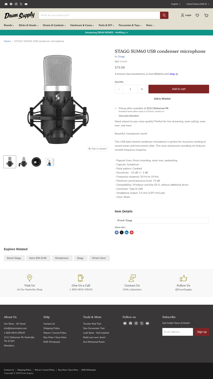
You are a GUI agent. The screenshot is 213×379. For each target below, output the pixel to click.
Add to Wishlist (162, 98)
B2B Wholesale (52, 341)
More (149, 25)
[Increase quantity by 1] (142, 89)
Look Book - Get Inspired (96, 332)
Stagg (121, 56)
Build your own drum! (94, 337)
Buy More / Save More (55, 337)
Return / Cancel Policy (55, 332)
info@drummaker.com (15, 328)
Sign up (202, 331)
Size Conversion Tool (93, 328)
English (174, 4)
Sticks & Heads (28, 25)
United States (196, 4)
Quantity (119, 82)
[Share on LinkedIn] (126, 232)
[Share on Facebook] (117, 232)
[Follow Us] (183, 283)
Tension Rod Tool (92, 323)
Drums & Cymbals (53, 25)
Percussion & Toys (129, 25)
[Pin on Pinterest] (131, 232)
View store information (129, 116)
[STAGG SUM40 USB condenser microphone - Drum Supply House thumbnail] (10, 162)
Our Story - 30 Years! (15, 323)
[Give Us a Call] (80, 283)
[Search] (164, 15)
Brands (8, 25)
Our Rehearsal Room (94, 341)
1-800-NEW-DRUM (14, 332)
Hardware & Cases (81, 25)
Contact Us (49, 323)
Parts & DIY (106, 25)
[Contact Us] (132, 283)
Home (7, 41)
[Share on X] (121, 232)
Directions (9, 345)
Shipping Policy (52, 328)
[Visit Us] (29, 283)
